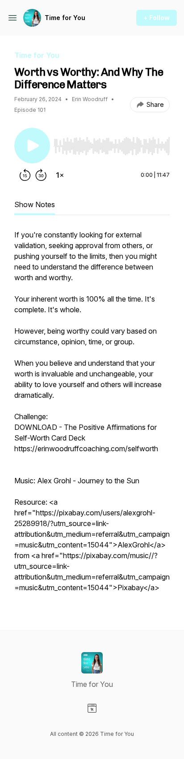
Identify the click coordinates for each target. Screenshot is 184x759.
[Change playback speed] (60, 175)
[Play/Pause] (32, 145)
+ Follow (156, 17)
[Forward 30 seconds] (41, 175)
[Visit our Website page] (92, 708)
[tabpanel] (92, 415)
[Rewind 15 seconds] (25, 175)
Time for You (65, 17)
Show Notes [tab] (34, 204)
